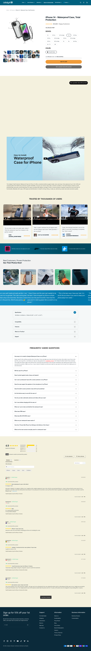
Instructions (42, 620)
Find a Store (57, 625)
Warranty (41, 625)
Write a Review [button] (81, 456)
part (23, 470)
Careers (56, 630)
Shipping (41, 618)
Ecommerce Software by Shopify (21, 645)
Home (7, 10)
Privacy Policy (57, 635)
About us (56, 616)
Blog (55, 623)
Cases (23, 2)
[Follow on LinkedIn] (28, 641)
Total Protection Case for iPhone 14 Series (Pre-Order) (16, 570)
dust (18, 470)
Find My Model (58, 2)
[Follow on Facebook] (4, 641)
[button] (82, 496)
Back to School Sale (48, 2)
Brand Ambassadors (59, 627)
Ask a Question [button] (69, 456)
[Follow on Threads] (11, 641)
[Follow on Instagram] (7, 641)
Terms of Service (58, 632)
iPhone (8, 470)
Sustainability (57, 618)
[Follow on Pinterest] (14, 641)
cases (13, 470)
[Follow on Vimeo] (24, 641)
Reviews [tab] (8, 460)
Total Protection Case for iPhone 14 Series (14, 493)
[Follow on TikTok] (21, 641)
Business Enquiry (76, 616)
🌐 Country (65, 2)
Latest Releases (30, 2)
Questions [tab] (16, 460)
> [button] (45, 597)
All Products (12, 10)
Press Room (57, 620)
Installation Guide (50, 360)
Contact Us (42, 627)
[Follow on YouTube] (18, 641)
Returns (41, 623)
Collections (39, 2)
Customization (75, 618)
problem (29, 470)
